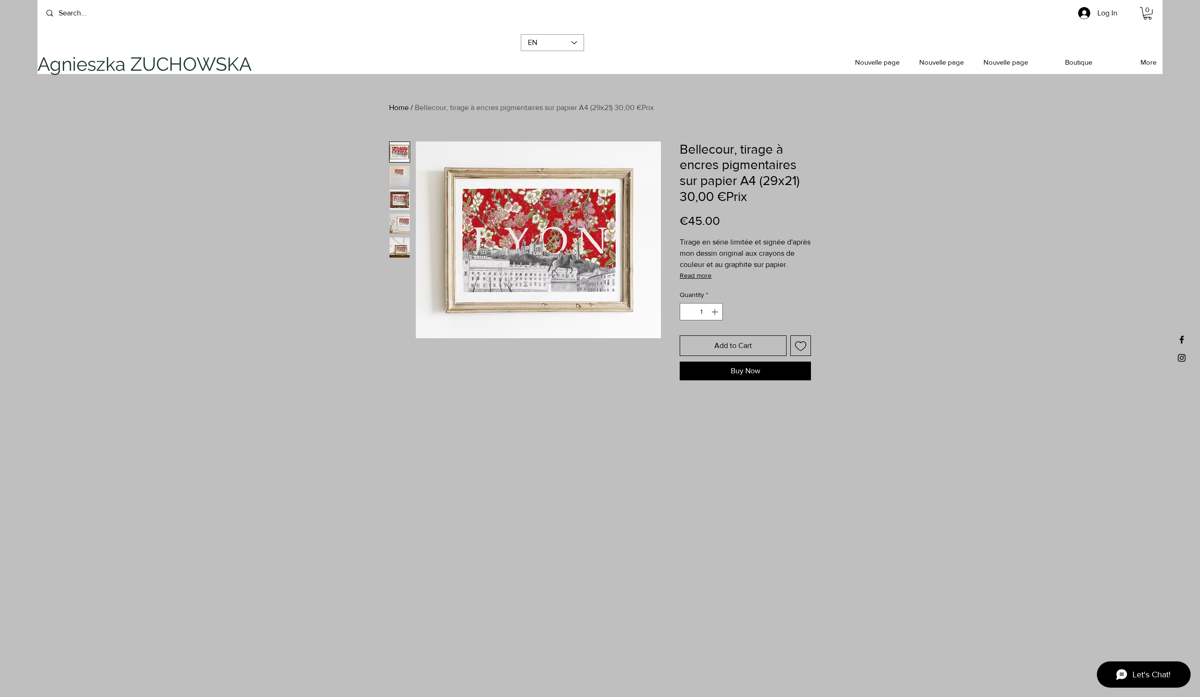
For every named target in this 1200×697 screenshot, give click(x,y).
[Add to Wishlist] (800, 345)
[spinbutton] (701, 312)
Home (399, 107)
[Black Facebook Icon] (1182, 339)
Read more (696, 275)
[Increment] (715, 312)
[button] (84, 64)
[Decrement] (687, 312)
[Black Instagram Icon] (1182, 358)
